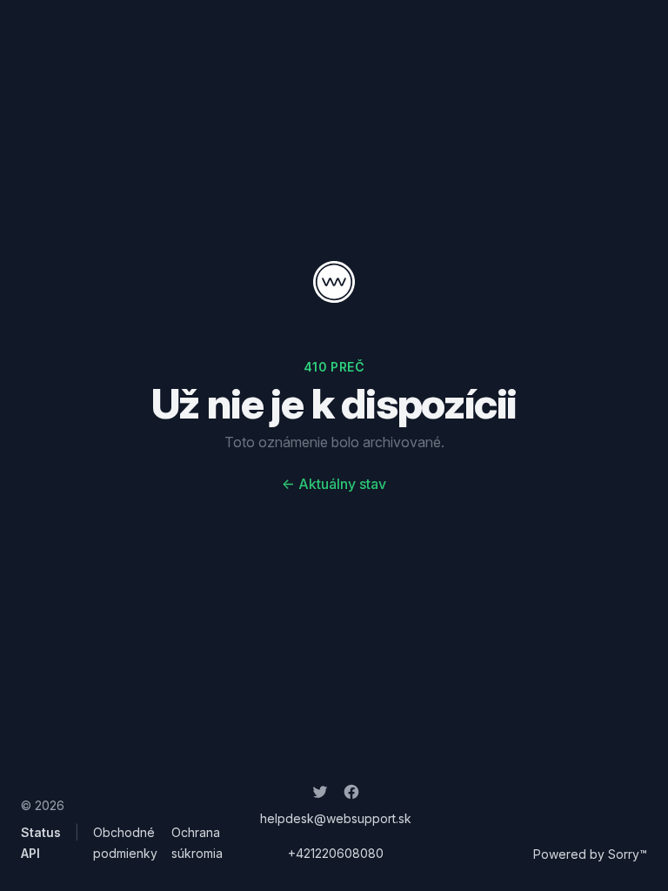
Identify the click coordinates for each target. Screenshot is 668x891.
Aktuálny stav (334, 483)
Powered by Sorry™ (590, 854)
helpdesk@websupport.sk (335, 818)
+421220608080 (336, 853)
